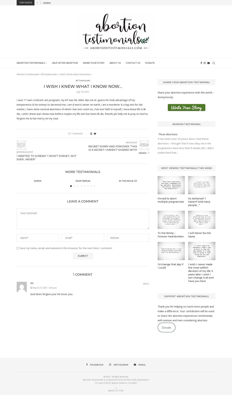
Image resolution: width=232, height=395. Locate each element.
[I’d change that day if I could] (171, 251)
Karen (37, 181)
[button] (37, 2)
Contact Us (133, 63)
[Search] (213, 63)
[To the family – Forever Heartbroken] (171, 220)
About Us (115, 63)
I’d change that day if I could (170, 266)
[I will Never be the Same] (201, 220)
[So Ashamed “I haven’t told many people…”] (201, 185)
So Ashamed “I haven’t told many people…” (199, 202)
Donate (150, 63)
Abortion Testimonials (31, 63)
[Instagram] (205, 63)
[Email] (208, 63)
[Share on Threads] (91, 133)
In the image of (128, 181)
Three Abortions (167, 134)
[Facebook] (201, 63)
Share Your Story (93, 63)
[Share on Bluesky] (95, 133)
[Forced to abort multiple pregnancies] (171, 185)
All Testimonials (49, 74)
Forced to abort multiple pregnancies (171, 200)
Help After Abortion (65, 63)
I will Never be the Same (199, 235)
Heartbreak (50, 4)
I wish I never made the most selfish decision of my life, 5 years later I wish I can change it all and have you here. (200, 273)
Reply (146, 284)
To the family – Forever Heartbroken (171, 235)
